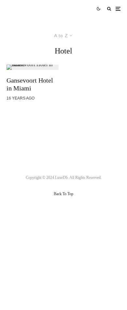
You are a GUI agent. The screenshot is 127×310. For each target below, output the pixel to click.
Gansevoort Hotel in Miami (30, 84)
